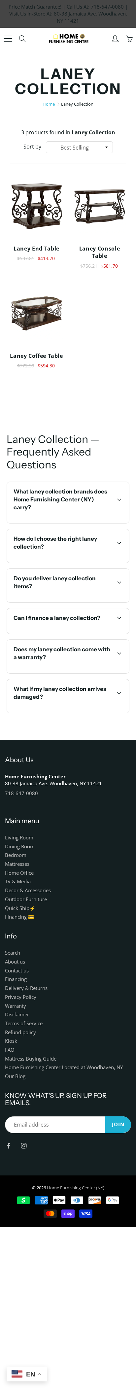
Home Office (19, 873)
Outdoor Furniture (26, 899)
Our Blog (15, 1076)
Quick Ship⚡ (20, 908)
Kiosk (11, 1041)
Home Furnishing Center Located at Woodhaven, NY (64, 1067)
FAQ (10, 1050)
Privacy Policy (20, 997)
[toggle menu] (8, 39)
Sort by (32, 146)
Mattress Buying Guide (30, 1059)
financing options (69, 633)
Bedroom (15, 855)
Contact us (17, 970)
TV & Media (18, 881)
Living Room (19, 837)
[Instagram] (23, 1145)
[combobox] (79, 147)
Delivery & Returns (26, 988)
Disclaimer (17, 1014)
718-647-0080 (21, 793)
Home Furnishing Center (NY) (75, 1188)
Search (12, 953)
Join (118, 1124)
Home (49, 104)
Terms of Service (24, 1023)
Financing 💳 (19, 917)
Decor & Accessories (28, 890)
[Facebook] (8, 1145)
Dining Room (20, 846)
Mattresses (17, 864)
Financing (16, 979)
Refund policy (20, 1032)
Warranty (15, 1006)
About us (15, 962)
